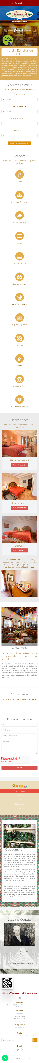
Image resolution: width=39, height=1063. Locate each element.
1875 (26, 951)
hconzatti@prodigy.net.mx (19, 1049)
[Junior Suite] (33, 520)
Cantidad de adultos (19, 118)
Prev (3, 954)
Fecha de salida (19, 106)
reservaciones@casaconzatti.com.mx (19, 1051)
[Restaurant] (34, 611)
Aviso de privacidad (28, 1059)
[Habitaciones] (19, 583)
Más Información (19, 465)
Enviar (19, 768)
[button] (6, 836)
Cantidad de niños (19, 130)
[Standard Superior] (33, 434)
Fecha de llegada (19, 94)
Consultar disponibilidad (19, 143)
